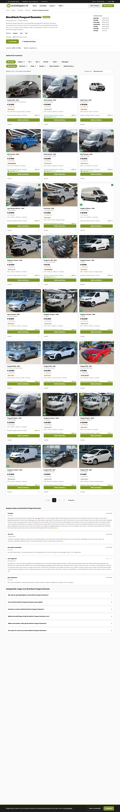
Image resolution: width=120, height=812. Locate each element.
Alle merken (10, 62)
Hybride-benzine (69, 66)
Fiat (26, 33)
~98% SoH (14, 171)
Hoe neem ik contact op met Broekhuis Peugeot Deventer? (27, 630)
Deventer (27, 10)
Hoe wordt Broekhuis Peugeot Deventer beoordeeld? (25, 602)
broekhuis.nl (33, 48)
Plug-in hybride (54, 66)
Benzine (42, 66)
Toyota (55, 62)
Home (7, 10)
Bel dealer (13, 41)
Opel (21, 33)
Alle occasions (108, 6)
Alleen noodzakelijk (95, 808)
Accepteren (108, 808)
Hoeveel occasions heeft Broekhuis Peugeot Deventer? (26, 609)
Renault (46, 62)
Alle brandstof (11, 66)
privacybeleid (68, 808)
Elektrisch (23, 66)
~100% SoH (51, 117)
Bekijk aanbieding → (23, 120)
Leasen (52, 6)
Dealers (13, 10)
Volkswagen (65, 62)
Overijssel (20, 10)
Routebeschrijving (30, 41)
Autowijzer (43, 6)
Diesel (33, 66)
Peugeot (15, 33)
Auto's (35, 6)
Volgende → (71, 500)
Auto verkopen (94, 6)
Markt (61, 6)
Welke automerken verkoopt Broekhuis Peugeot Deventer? (27, 623)
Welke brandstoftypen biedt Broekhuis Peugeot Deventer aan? (29, 616)
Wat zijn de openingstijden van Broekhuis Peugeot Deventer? (28, 595)
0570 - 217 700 (16, 48)
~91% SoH (50, 277)
